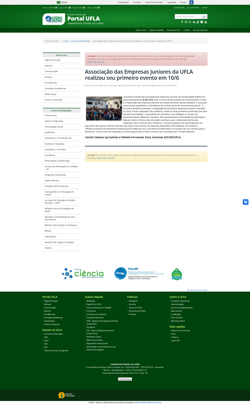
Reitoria (48, 77)
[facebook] (182, 21)
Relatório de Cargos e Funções (59, 242)
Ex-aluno (132, 314)
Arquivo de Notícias (80, 41)
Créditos (174, 337)
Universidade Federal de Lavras (148, 403)
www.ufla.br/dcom (96, 61)
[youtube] (205, 21)
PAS (45, 344)
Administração (177, 304)
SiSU (46, 337)
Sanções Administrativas (56, 186)
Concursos (91, 311)
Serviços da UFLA (174, 30)
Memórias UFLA (178, 321)
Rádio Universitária (95, 340)
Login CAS (175, 340)
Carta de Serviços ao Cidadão (99, 307)
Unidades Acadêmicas (55, 88)
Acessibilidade (179, 8)
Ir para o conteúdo (50, 7)
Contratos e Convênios (96, 314)
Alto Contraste (193, 8)
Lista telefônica (125, 379)
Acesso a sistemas (53, 99)
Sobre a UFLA (141, 30)
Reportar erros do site (180, 330)
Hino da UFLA (177, 317)
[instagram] (186, 21)
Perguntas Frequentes (55, 174)
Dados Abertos (52, 180)
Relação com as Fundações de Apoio (59, 209)
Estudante (133, 301)
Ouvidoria (91, 327)
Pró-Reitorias (51, 82)
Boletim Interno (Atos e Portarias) (61, 225)
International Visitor (137, 311)
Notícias (49, 65)
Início (65, 41)
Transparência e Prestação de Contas (59, 193)
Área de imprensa (200, 30)
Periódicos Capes (94, 337)
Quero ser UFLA (135, 307)
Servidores (50, 155)
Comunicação (51, 71)
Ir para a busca (78, 7)
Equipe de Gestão (156, 30)
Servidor (132, 304)
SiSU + (46, 340)
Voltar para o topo (198, 290)
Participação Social (54, 126)
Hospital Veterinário (95, 317)
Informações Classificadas (57, 160)
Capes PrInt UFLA (94, 304)
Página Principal (52, 60)
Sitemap (204, 8)
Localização (176, 314)
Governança (50, 94)
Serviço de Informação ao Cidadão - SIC (61, 167)
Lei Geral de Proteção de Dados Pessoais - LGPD (60, 201)
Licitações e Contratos (55, 149)
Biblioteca (91, 301)
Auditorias (50, 132)
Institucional (51, 115)
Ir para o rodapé (93, 7)
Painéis (48, 248)
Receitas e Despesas (54, 143)
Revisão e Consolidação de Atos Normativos (60, 218)
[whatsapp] (190, 21)
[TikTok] (198, 21)
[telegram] (202, 21)
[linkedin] (194, 21)
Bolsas (48, 230)
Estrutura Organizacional (181, 307)
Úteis (173, 334)
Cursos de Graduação (53, 334)
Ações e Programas (54, 121)
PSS (45, 347)
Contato (187, 30)
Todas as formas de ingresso (56, 350)
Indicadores (50, 236)
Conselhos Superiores (180, 301)
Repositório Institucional (97, 343)
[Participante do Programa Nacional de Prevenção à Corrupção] (177, 274)
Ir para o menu (64, 7)
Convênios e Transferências (58, 138)
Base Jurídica (176, 311)
